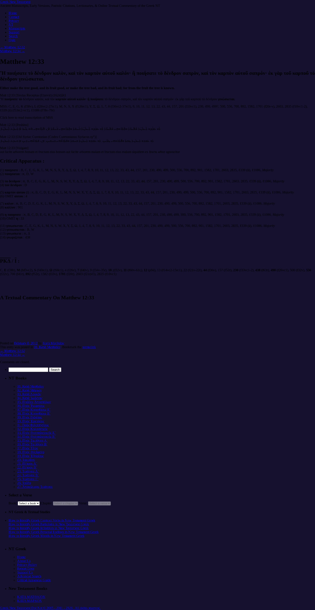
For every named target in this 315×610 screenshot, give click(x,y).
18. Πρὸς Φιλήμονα (30, 452)
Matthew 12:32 (12, 47)
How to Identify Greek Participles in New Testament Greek (49, 524)
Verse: (83, 503)
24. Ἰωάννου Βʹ (28, 475)
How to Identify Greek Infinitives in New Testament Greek (48, 528)
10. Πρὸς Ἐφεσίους (30, 421)
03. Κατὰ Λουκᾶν (29, 394)
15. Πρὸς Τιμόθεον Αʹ (32, 440)
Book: (13, 503)
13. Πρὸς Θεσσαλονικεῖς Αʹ (36, 433)
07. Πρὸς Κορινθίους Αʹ (33, 409)
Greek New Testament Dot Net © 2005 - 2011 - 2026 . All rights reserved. (50, 608)
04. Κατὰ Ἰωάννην (29, 398)
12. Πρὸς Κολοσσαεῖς (32, 429)
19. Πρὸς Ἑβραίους (30, 456)
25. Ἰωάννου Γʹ (27, 479)
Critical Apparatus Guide (34, 580)
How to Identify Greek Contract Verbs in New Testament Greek (52, 520)
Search (13, 36)
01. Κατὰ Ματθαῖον (47, 347)
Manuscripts (17, 28)
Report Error (25, 568)
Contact (14, 17)
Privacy (14, 20)
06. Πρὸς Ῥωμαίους (30, 406)
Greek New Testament (15, 2)
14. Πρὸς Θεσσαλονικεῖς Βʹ (36, 436)
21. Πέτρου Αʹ (27, 463)
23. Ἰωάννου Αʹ (28, 471)
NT (11, 24)
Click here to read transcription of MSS (26, 117)
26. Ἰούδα (24, 483)
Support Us (25, 572)
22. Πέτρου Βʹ (27, 467)
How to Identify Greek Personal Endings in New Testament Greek (54, 532)
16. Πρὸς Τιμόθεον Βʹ (32, 444)
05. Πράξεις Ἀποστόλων (34, 402)
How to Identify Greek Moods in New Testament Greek (46, 536)
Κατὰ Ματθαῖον (53, 343)
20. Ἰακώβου (26, 460)
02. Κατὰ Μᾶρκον (29, 390)
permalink (89, 347)
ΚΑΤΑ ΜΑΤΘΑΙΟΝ (31, 597)
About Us (23, 561)
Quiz (12, 40)
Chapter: (46, 503)
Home (13, 13)
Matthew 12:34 (12, 51)
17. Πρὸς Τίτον (27, 448)
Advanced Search (29, 576)
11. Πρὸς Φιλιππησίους (33, 425)
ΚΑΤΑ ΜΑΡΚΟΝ (29, 601)
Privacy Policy (27, 565)
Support (14, 32)
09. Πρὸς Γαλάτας (29, 417)
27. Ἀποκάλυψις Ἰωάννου (34, 487)
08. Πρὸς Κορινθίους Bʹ (33, 413)
